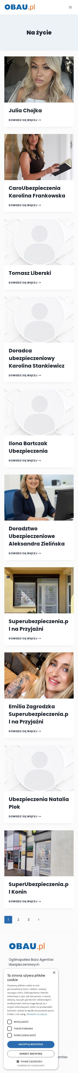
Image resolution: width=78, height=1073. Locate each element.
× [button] (54, 972)
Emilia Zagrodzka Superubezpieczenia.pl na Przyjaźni (38, 714)
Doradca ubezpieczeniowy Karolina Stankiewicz (36, 358)
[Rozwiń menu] (70, 7)
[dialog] (31, 1019)
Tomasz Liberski (30, 273)
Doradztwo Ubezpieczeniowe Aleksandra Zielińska (37, 536)
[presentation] (39, 79)
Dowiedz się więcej (25, 120)
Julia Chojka (25, 110)
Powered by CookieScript (30, 1065)
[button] (30, 1061)
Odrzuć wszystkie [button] (30, 1053)
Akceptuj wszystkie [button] (31, 1044)
